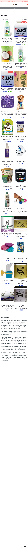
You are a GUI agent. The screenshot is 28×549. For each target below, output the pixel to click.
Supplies (9, 11)
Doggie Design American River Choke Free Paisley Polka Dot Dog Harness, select (7, 114)
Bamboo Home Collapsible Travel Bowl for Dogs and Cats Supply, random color (20, 211)
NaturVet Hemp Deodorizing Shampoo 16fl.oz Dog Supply (7, 210)
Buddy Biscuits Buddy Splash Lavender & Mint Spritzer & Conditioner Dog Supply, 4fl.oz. (7, 162)
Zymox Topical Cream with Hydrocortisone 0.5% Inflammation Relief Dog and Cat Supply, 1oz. (7, 306)
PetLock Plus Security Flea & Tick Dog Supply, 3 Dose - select (20, 258)
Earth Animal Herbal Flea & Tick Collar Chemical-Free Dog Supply (7, 138)
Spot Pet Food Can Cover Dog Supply (7, 257)
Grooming (9, 8)
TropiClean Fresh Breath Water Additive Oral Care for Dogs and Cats (7, 40)
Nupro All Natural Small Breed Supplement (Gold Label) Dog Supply (21, 235)
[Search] (24, 4)
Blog (14, 8)
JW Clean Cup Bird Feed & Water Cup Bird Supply (7, 281)
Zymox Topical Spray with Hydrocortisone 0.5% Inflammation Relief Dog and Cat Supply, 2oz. (20, 40)
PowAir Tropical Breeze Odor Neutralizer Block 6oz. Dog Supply (20, 186)
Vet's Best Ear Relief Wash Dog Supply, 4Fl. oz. (7, 234)
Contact (23, 8)
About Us (18, 8)
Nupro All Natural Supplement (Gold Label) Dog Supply (21, 282)
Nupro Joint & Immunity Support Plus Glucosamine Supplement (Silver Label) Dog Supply (20, 306)
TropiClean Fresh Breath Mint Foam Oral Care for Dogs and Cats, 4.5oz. (21, 65)
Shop (5, 11)
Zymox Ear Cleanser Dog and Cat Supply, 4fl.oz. (7, 89)
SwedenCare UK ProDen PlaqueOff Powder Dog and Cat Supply (20, 138)
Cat (5, 8)
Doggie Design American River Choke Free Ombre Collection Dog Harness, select (21, 114)
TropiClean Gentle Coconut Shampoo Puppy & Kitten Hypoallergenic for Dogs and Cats (7, 65)
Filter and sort (5, 19)
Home (2, 11)
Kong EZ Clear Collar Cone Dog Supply (21, 160)
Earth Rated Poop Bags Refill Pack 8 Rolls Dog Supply (20, 90)
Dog (2, 8)
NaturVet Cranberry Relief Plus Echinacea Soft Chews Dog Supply (7, 186)
